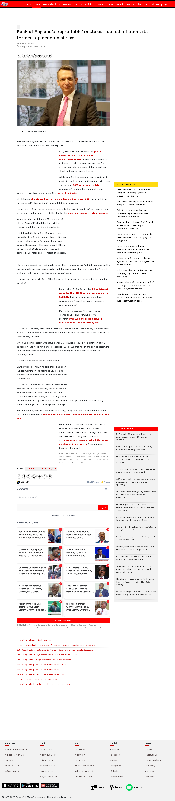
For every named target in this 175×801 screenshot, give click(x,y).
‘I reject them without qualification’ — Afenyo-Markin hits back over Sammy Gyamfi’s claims (135, 285)
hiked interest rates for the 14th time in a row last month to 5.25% (83, 293)
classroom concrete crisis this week (88, 213)
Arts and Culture (51, 4)
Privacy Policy (12, 771)
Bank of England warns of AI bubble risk (34, 640)
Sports (78, 4)
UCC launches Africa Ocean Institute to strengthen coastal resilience (134, 559)
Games (148, 749)
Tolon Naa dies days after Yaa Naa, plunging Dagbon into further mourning (135, 273)
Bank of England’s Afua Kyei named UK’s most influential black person (47, 655)
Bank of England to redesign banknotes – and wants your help (44, 660)
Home (27, 4)
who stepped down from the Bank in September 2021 (60, 199)
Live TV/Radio (116, 4)
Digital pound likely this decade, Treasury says (37, 679)
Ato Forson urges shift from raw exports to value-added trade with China (135, 520)
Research (101, 4)
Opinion (89, 4)
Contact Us (11, 760)
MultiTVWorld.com (85, 765)
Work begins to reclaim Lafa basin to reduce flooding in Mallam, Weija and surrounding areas (133, 570)
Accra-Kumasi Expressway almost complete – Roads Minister (135, 203)
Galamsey (150, 765)
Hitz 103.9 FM (47, 760)
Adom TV (80, 754)
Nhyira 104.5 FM (48, 776)
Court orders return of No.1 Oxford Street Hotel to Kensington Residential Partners (135, 225)
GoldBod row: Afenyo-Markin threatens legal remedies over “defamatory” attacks (132, 213)
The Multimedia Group (17, 749)
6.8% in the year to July (86, 185)
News (37, 4)
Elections (142, 4)
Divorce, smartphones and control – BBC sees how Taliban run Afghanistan (135, 549)
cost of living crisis (67, 193)
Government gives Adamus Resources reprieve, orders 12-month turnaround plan (133, 249)
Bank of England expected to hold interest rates (38, 670)
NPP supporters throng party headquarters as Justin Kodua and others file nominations (136, 496)
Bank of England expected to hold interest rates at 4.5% (41, 665)
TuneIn (101, 787)
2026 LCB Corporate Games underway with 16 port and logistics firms (134, 449)
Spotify (137, 787)
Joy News (80, 749)
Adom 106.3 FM (48, 754)
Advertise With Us (14, 754)
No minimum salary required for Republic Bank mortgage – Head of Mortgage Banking (135, 583)
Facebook (115, 754)
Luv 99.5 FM (46, 771)
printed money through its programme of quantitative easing (80, 155)
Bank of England (49, 469)
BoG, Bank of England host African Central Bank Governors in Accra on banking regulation (55, 650)
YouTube (114, 749)
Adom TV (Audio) (84, 771)
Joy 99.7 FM (46, 749)
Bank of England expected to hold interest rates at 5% (40, 674)
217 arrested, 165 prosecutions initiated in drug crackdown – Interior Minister (135, 472)
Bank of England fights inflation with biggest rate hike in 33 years (45, 684)
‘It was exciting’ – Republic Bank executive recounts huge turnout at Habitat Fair (136, 594)
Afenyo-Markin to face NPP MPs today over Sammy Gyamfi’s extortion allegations (133, 192)
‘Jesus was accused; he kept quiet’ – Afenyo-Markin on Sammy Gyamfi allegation (136, 237)
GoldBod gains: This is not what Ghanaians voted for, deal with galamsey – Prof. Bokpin (135, 508)
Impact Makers (153, 760)
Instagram (115, 765)
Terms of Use (12, 765)
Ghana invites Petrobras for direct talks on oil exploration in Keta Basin (136, 530)
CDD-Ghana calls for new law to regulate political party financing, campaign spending (135, 483)
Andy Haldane (32, 469)
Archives (149, 771)
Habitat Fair (151, 754)
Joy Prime (80, 760)
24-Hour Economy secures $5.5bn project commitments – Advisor (135, 540)
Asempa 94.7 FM (49, 765)
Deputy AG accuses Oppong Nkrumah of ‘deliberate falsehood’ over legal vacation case (135, 297)
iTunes (118, 787)
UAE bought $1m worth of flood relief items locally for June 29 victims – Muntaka (133, 438)
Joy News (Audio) (84, 776)
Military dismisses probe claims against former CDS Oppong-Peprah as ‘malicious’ (135, 261)
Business (67, 4)
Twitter (113, 760)
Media (130, 4)
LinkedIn (114, 771)
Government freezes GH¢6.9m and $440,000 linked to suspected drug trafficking (132, 460)
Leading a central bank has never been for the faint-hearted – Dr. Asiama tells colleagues (56, 645)
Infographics (116, 776)
